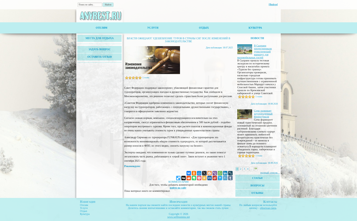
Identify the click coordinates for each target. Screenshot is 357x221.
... (252, 168)
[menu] (99, 38)
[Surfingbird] (220, 178)
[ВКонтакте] (188, 173)
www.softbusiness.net (178, 217)
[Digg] (183, 178)
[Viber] (215, 173)
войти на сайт (178, 187)
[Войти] (273, 4)
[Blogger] (209, 173)
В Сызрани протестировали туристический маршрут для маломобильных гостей (254, 51)
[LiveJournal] (230, 173)
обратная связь (268, 208)
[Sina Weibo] (215, 178)
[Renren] (209, 178)
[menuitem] (99, 38)
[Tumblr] (230, 178)
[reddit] (188, 178)
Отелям (101, 27)
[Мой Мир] (199, 173)
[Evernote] (194, 178)
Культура (255, 27)
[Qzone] (204, 178)
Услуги (152, 27)
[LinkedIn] (225, 173)
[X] (204, 173)
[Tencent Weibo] (225, 178)
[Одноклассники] (194, 173)
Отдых (204, 27)
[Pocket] (199, 178)
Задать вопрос (100, 49)
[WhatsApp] (220, 173)
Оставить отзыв (99, 56)
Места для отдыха (100, 38)
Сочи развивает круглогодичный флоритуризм (263, 113)
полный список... (270, 172)
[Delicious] (178, 178)
